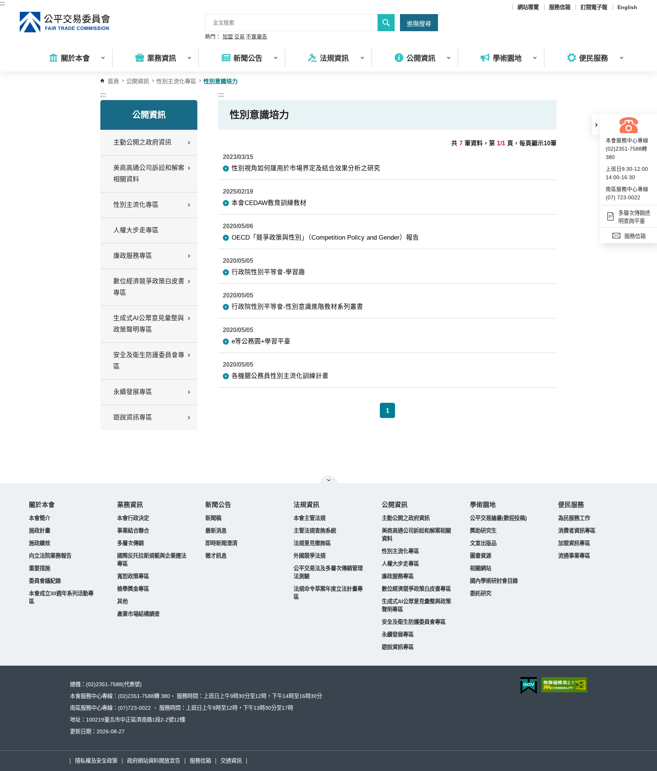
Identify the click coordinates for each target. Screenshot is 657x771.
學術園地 (483, 505)
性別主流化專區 (176, 81)
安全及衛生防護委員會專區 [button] (148, 360)
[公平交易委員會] (65, 22)
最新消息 (216, 531)
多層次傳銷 (130, 543)
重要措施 (39, 568)
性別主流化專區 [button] (136, 204)
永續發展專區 (398, 634)
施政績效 (39, 543)
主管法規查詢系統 (315, 531)
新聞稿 (213, 518)
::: (2, 3)
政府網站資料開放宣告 (153, 760)
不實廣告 (256, 37)
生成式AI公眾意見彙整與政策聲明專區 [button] (148, 324)
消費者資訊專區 (576, 531)
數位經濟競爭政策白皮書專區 (416, 589)
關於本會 (42, 505)
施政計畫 (39, 531)
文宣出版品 (483, 543)
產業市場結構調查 (138, 614)
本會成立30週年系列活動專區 (61, 597)
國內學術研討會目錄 (494, 581)
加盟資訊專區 (574, 543)
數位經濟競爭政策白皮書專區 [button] (148, 287)
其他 (122, 601)
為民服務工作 (574, 518)
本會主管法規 (309, 518)
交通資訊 (231, 760)
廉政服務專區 (398, 576)
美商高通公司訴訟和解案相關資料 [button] (148, 173)
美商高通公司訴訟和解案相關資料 (416, 535)
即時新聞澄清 (221, 543)
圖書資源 (480, 556)
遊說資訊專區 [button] (132, 417)
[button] (596, 124)
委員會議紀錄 (45, 581)
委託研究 (480, 593)
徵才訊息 (216, 556)
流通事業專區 (574, 556)
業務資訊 (130, 505)
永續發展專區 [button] (132, 392)
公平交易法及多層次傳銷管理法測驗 (328, 572)
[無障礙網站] (564, 684)
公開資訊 (395, 505)
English (627, 7)
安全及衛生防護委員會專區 (414, 622)
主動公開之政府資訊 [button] (142, 142)
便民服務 (571, 505)
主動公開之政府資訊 (406, 518)
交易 (239, 37)
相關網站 (480, 568)
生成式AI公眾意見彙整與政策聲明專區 (416, 605)
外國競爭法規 (309, 556)
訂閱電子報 (594, 7)
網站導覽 (528, 7)
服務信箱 (559, 7)
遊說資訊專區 (398, 647)
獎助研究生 (483, 531)
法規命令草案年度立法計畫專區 (328, 593)
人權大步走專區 (136, 230)
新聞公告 (218, 505)
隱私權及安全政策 (96, 760)
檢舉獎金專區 (133, 589)
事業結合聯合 (133, 531)
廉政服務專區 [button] (132, 255)
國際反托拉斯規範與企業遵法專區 (151, 560)
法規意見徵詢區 (312, 543)
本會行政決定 (133, 518)
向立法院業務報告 (50, 556)
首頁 (113, 81)
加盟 (227, 37)
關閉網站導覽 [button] (329, 480)
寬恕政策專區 (133, 576)
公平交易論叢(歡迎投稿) (498, 518)
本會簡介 (39, 518)
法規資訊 (306, 505)
